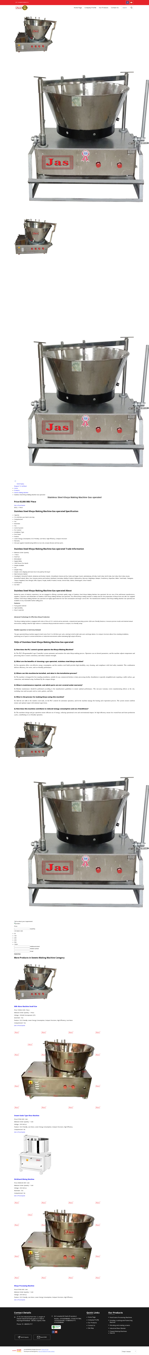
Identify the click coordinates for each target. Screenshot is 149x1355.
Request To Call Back (20, 486)
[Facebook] (127, 4)
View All (112, 1333)
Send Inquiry (20, 484)
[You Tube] (131, 4)
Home (16, 488)
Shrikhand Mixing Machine (24, 1179)
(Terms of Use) (44, 1349)
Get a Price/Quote (19, 505)
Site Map (91, 1328)
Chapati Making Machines (118, 1331)
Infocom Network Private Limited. (46, 1351)
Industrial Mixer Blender (118, 1328)
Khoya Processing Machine (24, 1286)
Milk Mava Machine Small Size (25, 1006)
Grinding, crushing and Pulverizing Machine (121, 1321)
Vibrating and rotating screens (120, 1325)
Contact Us (115, 8)
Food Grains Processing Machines (121, 1317)
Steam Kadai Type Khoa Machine (26, 1115)
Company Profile (90, 8)
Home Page (78, 8)
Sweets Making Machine (21, 492)
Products (17, 490)
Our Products (103, 8)
